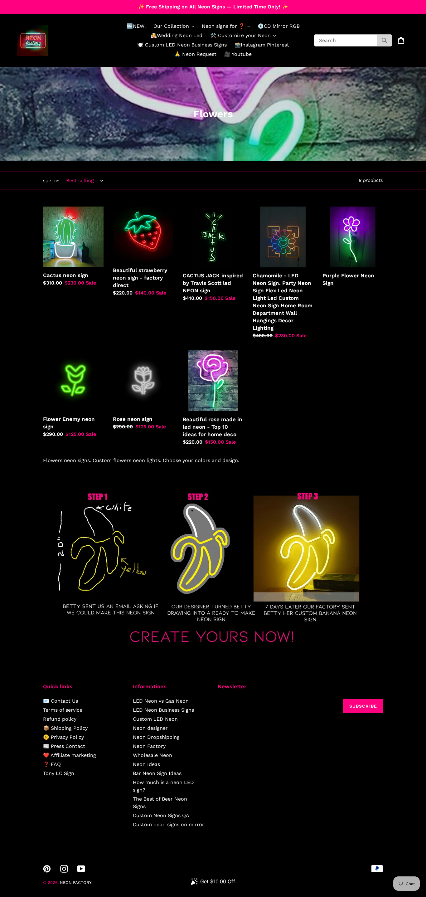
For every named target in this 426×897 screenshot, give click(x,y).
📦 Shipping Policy (65, 728)
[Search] (384, 40)
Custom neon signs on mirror (168, 824)
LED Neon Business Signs (163, 710)
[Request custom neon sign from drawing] (213, 648)
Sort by (51, 181)
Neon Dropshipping (156, 737)
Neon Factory (149, 746)
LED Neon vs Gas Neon (161, 701)
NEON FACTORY (75, 882)
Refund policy (59, 719)
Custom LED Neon (155, 719)
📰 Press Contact (64, 746)
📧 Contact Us (60, 701)
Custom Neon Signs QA (161, 815)
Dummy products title (52, 5)
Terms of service (62, 710)
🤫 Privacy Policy (63, 737)
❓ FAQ (52, 764)
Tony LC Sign (58, 773)
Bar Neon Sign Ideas (157, 773)
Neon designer (150, 728)
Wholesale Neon (152, 755)
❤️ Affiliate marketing (69, 755)
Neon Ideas (146, 764)
